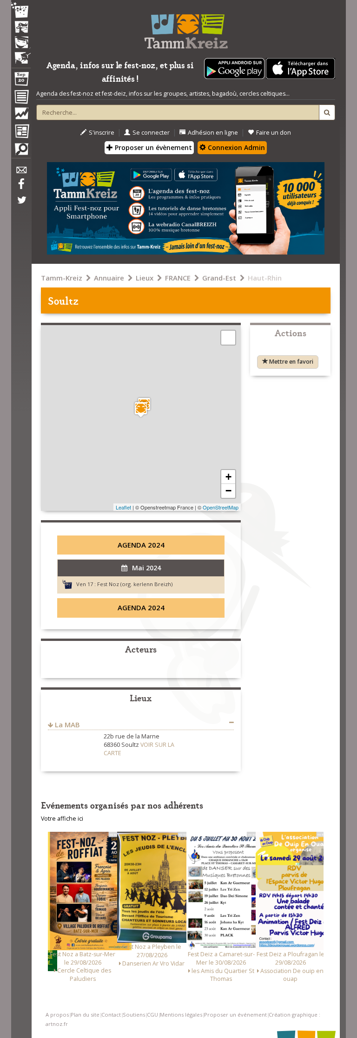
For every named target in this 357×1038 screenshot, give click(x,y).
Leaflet (123, 507)
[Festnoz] (21, 11)
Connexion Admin (235, 147)
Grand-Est (219, 277)
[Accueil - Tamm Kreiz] (186, 27)
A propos (57, 1014)
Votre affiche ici (62, 819)
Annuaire (109, 277)
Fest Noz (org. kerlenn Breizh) (134, 584)
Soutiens (134, 1014)
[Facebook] (21, 187)
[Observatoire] (21, 115)
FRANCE (178, 277)
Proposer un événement (235, 1014)
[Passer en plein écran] (228, 338)
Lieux (144, 277)
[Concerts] (21, 28)
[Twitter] (21, 205)
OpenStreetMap (220, 507)
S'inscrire (101, 133)
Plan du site (85, 1014)
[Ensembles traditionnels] (21, 54)
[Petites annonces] (21, 151)
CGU (152, 1014)
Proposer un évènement (152, 147)
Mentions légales (181, 1014)
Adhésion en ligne (213, 133)
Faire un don (273, 133)
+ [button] (228, 477)
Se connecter (151, 133)
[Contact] (21, 172)
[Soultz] (140, 409)
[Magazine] (21, 132)
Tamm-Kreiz (61, 277)
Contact (111, 1014)
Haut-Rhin (265, 277)
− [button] (228, 490)
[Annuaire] (21, 98)
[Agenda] (21, 81)
